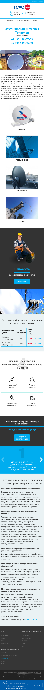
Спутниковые (26, 638)
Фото (3, 638)
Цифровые (25, 635)
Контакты (4, 635)
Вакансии (4, 643)
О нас (3, 632)
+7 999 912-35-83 (22, 43)
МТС (23, 646)
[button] (41, 301)
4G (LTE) (4, 653)
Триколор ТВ (26, 641)
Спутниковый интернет (9, 655)
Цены (3, 641)
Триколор (4, 658)
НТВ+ (24, 643)
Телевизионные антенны (31, 632)
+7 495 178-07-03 (22, 39)
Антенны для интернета (10, 649)
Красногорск (38, 2)
